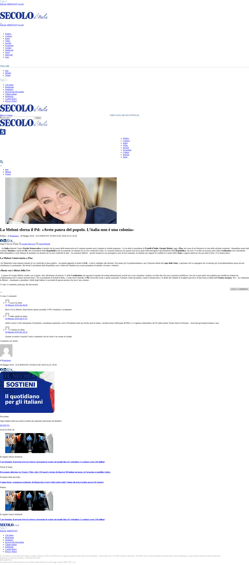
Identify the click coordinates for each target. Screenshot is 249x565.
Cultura (8, 48)
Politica (8, 34)
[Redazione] (6, 356)
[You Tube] (3, 2)
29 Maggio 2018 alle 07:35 (16, 319)
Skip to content (6, 115)
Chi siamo (9, 85)
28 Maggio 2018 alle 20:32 (16, 332)
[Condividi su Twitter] (11, 241)
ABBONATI (12, 4)
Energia (126, 155)
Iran (6, 71)
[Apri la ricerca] (1, 163)
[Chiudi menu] (1, 23)
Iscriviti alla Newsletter (14, 92)
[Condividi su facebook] (1, 241)
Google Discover (28, 244)
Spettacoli (9, 50)
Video (7, 41)
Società (8, 43)
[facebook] (1, 2)
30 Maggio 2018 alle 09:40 (16, 305)
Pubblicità (9, 96)
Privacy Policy (11, 101)
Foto (7, 57)
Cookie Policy (11, 99)
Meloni (8, 73)
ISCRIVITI (4, 425)
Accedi (21, 4)
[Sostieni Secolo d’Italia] (27, 412)
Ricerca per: (5, 118)
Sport (7, 52)
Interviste (9, 55)
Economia (9, 45)
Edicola (3, 4)
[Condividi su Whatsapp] (8, 241)
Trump (8, 75)
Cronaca (8, 36)
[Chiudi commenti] (1, 292)
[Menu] (1, 128)
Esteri (7, 38)
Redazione (9, 87)
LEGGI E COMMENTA (239, 289)
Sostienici (9, 89)
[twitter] (6, 2)
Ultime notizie (11, 94)
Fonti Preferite (44, 244)
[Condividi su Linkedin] (5, 241)
